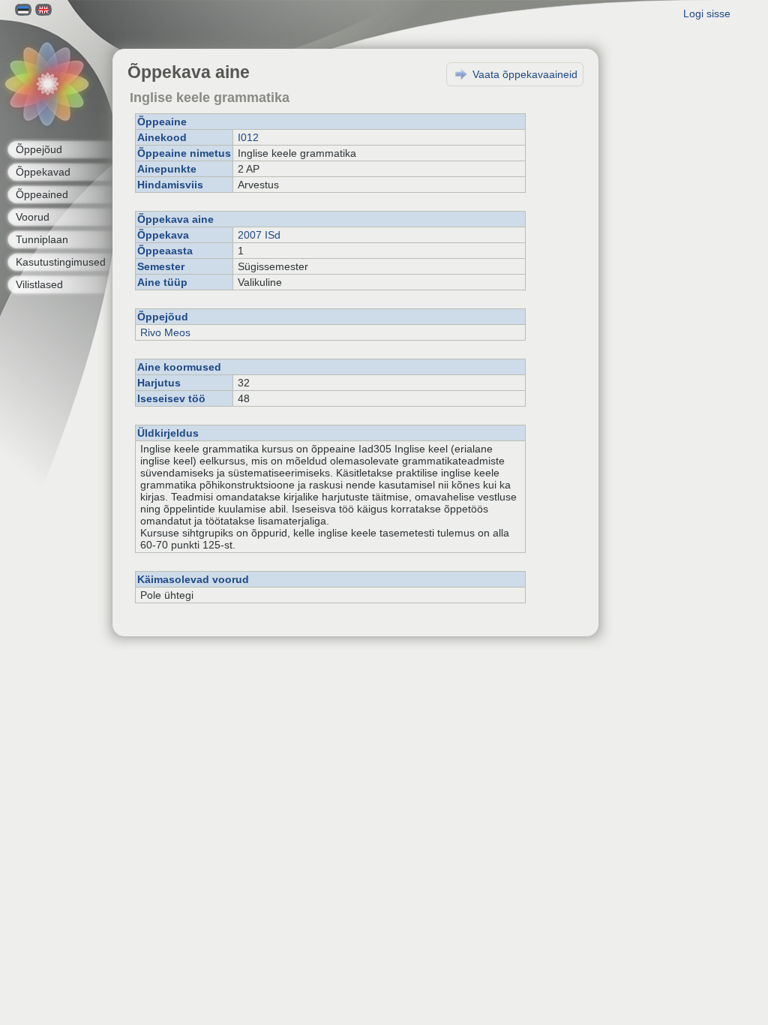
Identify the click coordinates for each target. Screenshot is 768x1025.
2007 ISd (259, 235)
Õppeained (42, 194)
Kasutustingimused (61, 262)
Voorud (33, 217)
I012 (248, 137)
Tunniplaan (42, 239)
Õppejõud (39, 149)
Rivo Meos (165, 332)
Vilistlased (39, 284)
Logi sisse (706, 14)
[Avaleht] (47, 84)
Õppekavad (43, 172)
